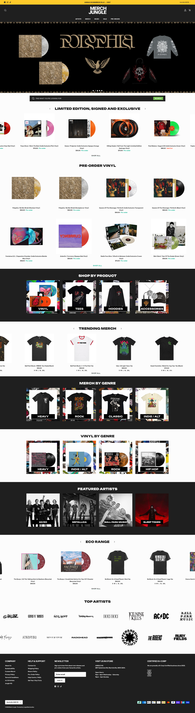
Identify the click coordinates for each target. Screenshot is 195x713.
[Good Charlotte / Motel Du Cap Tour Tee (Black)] (126, 348)
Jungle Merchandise (28, 707)
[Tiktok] (10, 2)
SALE (105, 19)
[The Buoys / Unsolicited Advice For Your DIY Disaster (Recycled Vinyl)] (33, 561)
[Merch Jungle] (97, 10)
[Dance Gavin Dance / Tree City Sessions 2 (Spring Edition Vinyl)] (160, 561)
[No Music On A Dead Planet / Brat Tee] (75, 561)
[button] (93, 91)
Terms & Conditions (12, 677)
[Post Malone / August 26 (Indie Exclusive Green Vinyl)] (126, 128)
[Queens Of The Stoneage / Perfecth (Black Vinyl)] (169, 188)
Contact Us (32, 665)
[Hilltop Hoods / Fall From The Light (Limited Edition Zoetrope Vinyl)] (83, 128)
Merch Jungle (12, 707)
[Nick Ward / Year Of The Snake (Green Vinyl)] (169, 236)
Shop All (96, 155)
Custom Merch (10, 671)
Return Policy (32, 671)
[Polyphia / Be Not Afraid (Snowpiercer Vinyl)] (74, 188)
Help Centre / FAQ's (34, 677)
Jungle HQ (8, 683)
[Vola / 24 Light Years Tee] (83, 348)
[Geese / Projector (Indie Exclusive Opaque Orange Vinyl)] (41, 128)
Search (158, 98)
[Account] (184, 10)
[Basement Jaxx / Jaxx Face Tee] (168, 348)
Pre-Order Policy (34, 674)
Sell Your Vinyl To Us (35, 680)
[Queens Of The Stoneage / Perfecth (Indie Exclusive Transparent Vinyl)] (121, 188)
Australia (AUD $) (184, 2)
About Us (8, 665)
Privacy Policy (10, 674)
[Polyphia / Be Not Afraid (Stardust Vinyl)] (26, 188)
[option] (97, 57)
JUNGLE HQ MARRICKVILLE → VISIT (97, 2)
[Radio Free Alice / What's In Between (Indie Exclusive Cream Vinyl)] (121, 236)
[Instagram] (7, 2)
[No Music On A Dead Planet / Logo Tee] (118, 561)
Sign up (60, 680)
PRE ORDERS (115, 19)
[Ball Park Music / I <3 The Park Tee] (41, 348)
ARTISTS (78, 19)
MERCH (87, 19)
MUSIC (96, 19)
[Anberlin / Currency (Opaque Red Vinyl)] (74, 236)
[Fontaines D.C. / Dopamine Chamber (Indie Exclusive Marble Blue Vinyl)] (26, 236)
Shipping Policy (33, 668)
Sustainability (10, 668)
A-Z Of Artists (9, 680)
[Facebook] (5, 2)
